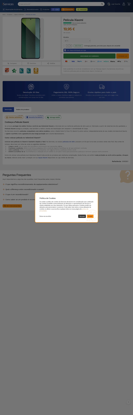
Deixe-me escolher (45, 216)
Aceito (90, 216)
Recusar (82, 216)
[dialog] (66, 207)
